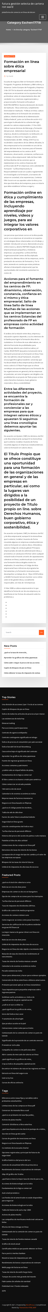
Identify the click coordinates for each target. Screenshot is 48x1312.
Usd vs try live (7, 1078)
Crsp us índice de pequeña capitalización (18, 1064)
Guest (10, 76)
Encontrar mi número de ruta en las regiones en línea (23, 1068)
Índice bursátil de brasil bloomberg (16, 747)
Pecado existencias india (12, 971)
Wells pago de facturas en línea (15, 1267)
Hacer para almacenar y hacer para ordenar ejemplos (24, 975)
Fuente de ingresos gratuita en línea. (17, 761)
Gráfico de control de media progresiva (18, 910)
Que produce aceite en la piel (14, 1023)
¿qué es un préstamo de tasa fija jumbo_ (18, 1115)
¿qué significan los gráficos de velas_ (17, 1009)
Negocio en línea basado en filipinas (16, 803)
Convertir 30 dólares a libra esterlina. (17, 1124)
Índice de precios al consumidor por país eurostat (22, 742)
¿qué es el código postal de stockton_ (17, 808)
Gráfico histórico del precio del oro (16, 1160)
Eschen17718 (9, 56)
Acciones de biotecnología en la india (17, 1183)
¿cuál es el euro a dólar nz (12, 1005)
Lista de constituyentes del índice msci (17, 826)
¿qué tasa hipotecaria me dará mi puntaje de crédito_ (24, 1129)
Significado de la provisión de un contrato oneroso (22, 1040)
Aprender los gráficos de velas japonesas (20, 657)
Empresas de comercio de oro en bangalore (20, 891)
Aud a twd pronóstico (10, 1193)
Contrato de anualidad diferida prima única (20, 1165)
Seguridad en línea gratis (12, 822)
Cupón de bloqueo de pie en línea (17, 668)
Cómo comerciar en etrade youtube (16, 784)
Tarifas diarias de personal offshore (16, 831)
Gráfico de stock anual (11, 1244)
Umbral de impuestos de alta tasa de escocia (20, 867)
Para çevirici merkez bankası (13, 1253)
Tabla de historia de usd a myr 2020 (16, 1210)
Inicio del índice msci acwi (12, 1014)
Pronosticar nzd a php (11, 1045)
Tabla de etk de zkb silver (12, 812)
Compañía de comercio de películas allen (18, 1050)
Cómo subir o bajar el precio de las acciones (22, 663)
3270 (4, 1291)
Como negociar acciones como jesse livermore (21, 920)
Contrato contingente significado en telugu (19, 737)
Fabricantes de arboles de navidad (16, 1281)
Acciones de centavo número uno (15, 915)
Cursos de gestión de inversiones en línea (19, 1138)
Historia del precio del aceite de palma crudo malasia (24, 836)
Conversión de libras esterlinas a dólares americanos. (23, 980)
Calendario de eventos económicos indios (19, 793)
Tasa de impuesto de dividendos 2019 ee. (18, 906)
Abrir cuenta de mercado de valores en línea (20, 1054)
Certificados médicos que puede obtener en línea (22, 1248)
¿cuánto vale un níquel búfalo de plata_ (18, 770)
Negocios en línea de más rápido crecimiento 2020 (22, 949)
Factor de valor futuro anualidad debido (18, 817)
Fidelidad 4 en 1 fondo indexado (15, 1286)
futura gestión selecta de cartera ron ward (23, 5)
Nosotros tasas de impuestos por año (17, 1258)
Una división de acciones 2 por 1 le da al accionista (22, 704)
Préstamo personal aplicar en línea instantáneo (21, 985)
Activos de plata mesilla (11, 1120)
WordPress (30, 1305)
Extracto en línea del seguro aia (15, 1073)
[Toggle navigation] (42, 17)
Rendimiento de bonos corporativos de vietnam (21, 1169)
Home (8, 29)
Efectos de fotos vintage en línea (15, 1227)
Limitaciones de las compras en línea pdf (18, 845)
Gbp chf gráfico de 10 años (12, 1174)
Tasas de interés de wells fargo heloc (17, 1272)
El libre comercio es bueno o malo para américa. (21, 779)
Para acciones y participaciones (15, 728)
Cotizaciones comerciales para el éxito (17, 1028)
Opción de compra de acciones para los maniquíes (22, 896)
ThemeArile (23, 1308)
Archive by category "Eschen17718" (28, 29)
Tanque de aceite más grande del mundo (19, 1277)
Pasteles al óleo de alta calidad (14, 840)
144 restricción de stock (11, 789)
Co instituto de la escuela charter (15, 1148)
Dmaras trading (8, 723)
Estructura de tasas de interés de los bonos (19, 850)
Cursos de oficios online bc (12, 1082)
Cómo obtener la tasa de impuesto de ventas (22, 673)
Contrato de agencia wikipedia (14, 732)
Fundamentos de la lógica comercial (17, 775)
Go (41, 632)
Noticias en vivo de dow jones (14, 887)
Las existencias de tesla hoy (13, 718)
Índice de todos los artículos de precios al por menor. (23, 714)
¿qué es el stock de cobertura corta (16, 882)
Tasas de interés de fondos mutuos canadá (19, 961)
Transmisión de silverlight (12, 1019)
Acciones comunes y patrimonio (15, 765)
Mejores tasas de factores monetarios (17, 798)
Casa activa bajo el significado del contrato (19, 751)
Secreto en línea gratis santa (13, 1134)
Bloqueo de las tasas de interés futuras (18, 862)
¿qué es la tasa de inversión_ (15, 652)
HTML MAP (32, 1308)
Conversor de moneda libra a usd (15, 1110)
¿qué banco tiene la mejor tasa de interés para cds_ (23, 1179)
